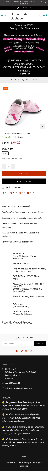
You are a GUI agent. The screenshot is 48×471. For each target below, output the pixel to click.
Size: (7, 149)
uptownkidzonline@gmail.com (18, 388)
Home (4, 80)
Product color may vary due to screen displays (24, 3)
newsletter (24, 337)
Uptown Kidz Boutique (19, 16)
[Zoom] (42, 126)
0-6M (5, 153)
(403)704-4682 (12, 383)
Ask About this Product (12, 159)
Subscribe (40, 343)
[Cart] (44, 16)
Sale (5, 88)
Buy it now (24, 182)
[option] (24, 108)
